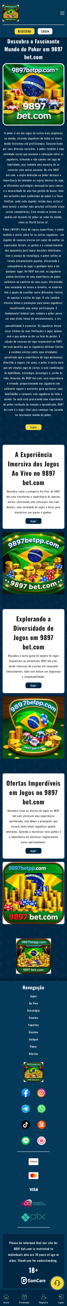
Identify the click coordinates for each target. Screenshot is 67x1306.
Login (45, 31)
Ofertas (33, 1054)
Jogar (33, 521)
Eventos (33, 1018)
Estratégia (33, 1010)
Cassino (33, 1032)
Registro (24, 31)
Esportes (33, 1025)
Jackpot (33, 1039)
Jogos (33, 996)
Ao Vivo (33, 1003)
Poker (33, 1046)
